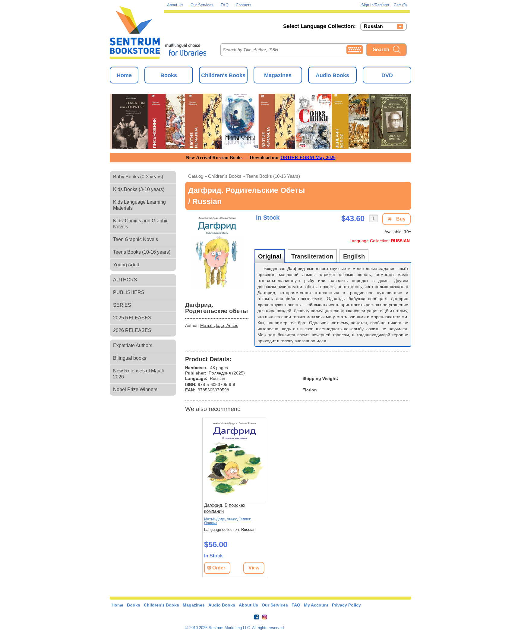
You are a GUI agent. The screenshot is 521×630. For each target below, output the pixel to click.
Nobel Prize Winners (135, 389)
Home (124, 75)
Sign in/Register (375, 5)
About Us (175, 5)
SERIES (122, 305)
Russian (373, 26)
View (253, 567)
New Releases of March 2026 (138, 373)
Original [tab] (269, 256)
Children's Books (223, 75)
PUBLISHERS (128, 292)
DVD (387, 75)
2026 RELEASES (132, 330)
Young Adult (126, 264)
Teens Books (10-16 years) (141, 252)
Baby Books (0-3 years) (138, 176)
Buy (401, 218)
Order (218, 567)
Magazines (278, 75)
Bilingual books (129, 358)
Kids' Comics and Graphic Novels (141, 223)
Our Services (202, 5)
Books (168, 75)
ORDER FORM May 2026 (308, 157)
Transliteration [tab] (312, 256)
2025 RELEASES (132, 317)
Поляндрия (220, 373)
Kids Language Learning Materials (139, 205)
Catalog (195, 176)
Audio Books (332, 75)
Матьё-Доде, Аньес (219, 325)
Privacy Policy (346, 605)
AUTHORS (125, 279)
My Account (316, 605)
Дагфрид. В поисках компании (224, 508)
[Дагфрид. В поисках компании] (234, 460)
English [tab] (354, 256)
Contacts (243, 5)
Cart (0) (400, 5)
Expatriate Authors (132, 345)
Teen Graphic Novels (135, 239)
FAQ (225, 5)
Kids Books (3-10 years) (138, 189)
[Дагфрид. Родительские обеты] (216, 255)
